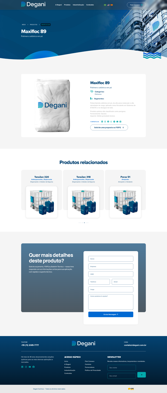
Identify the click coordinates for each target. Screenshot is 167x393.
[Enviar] (141, 375)
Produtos (67, 5)
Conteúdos (90, 5)
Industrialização (78, 5)
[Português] (105, 5)
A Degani (58, 5)
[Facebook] (33, 367)
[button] (102, 122)
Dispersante (48, 179)
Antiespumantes (37, 179)
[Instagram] (26, 367)
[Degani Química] (33, 5)
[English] (108, 5)
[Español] (111, 5)
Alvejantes (125, 179)
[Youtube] (30, 367)
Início (24, 25)
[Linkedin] (22, 367)
